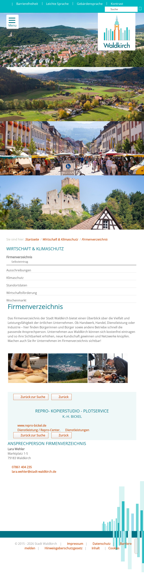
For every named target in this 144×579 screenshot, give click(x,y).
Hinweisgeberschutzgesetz (63, 548)
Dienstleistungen (77, 430)
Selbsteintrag (19, 261)
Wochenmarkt (16, 300)
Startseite (32, 239)
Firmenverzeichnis (94, 239)
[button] (10, 20)
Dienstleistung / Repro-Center (38, 430)
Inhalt (96, 548)
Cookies (113, 548)
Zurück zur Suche (33, 397)
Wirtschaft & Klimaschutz (60, 239)
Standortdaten (16, 285)
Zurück (63, 397)
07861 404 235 (22, 467)
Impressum (75, 544)
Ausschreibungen (18, 270)
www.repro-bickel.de (31, 425)
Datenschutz (102, 544)
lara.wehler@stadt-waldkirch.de (34, 471)
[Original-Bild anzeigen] (27, 382)
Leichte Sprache (57, 4)
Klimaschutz (15, 278)
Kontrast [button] (117, 4)
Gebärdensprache (90, 4)
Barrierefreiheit (27, 4)
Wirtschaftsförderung (21, 293)
